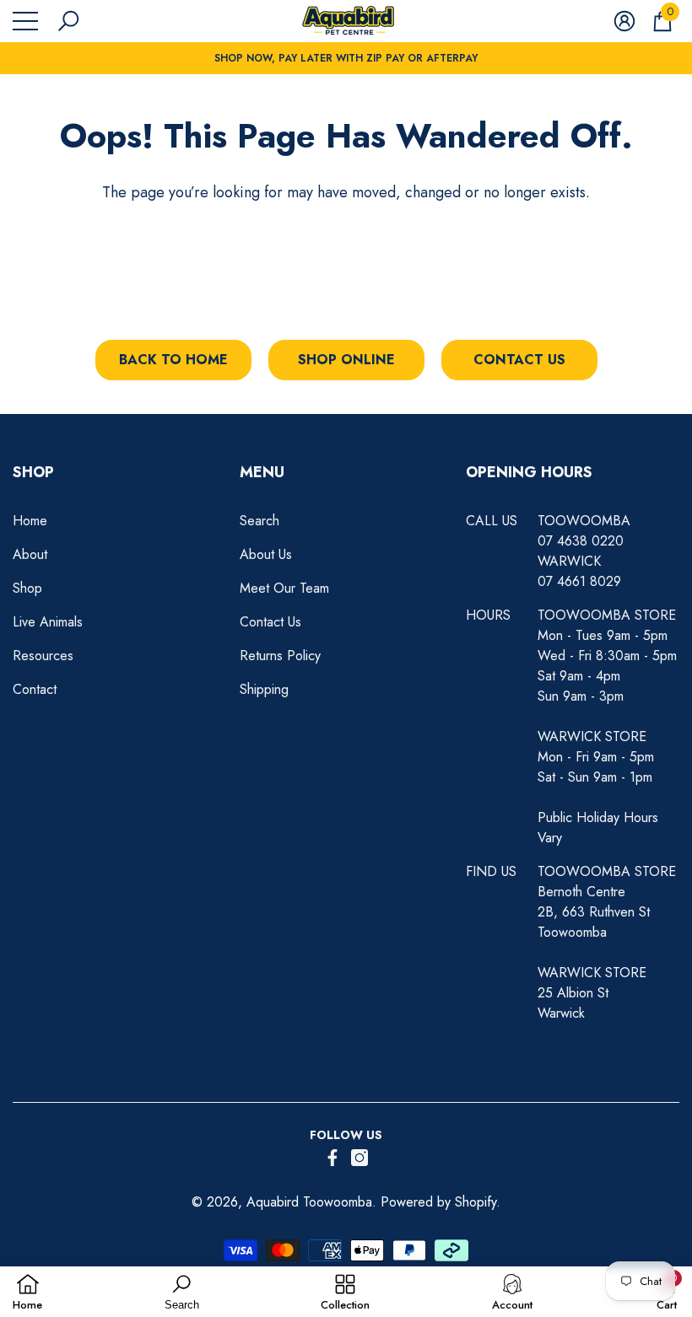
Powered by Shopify (438, 1202)
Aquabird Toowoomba (309, 1202)
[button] (68, 21)
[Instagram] (359, 1157)
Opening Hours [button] (529, 472)
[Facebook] (332, 1157)
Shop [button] (33, 472)
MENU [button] (262, 472)
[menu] (25, 21)
